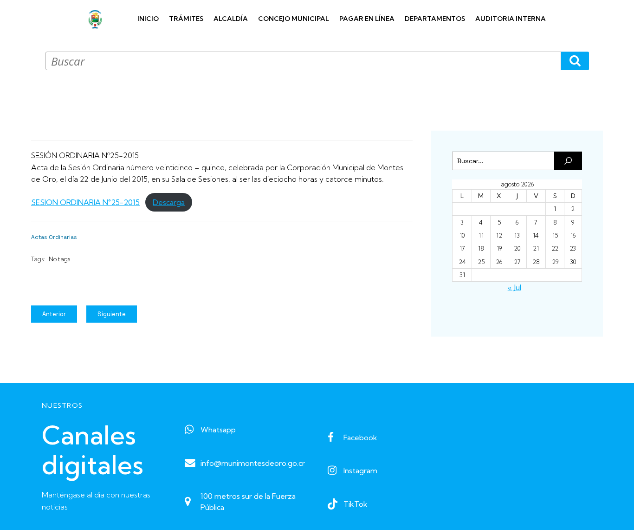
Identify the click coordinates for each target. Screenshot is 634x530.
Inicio (148, 18)
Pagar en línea (367, 18)
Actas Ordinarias (54, 237)
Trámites (186, 18)
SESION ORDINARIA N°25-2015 (85, 202)
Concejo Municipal (293, 18)
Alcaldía (230, 18)
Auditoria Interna (510, 18)
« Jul (514, 287)
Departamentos (435, 18)
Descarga (169, 202)
